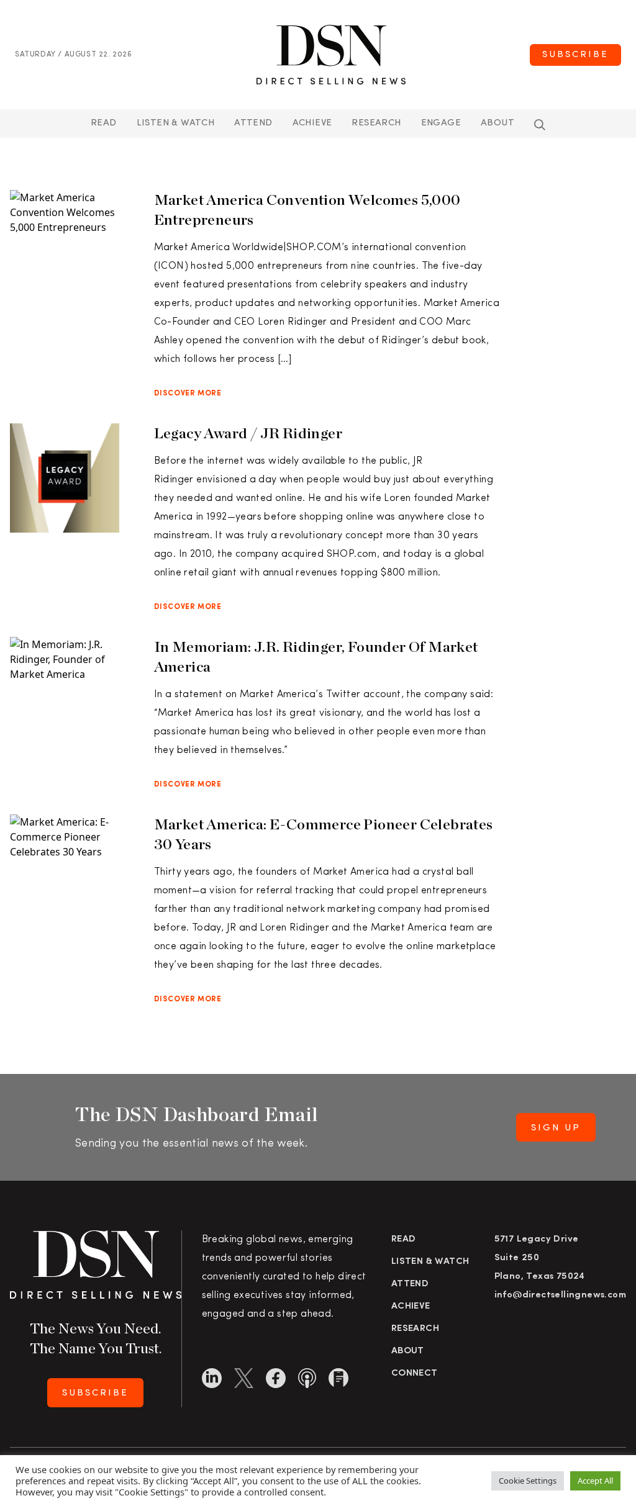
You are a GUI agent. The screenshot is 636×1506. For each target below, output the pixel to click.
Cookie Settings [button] (527, 1480)
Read (104, 123)
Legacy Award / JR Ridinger (248, 433)
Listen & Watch (176, 123)
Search (539, 124)
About (497, 123)
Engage (441, 123)
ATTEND (253, 123)
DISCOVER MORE (188, 393)
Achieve (312, 123)
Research (376, 123)
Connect (414, 1373)
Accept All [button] (595, 1480)
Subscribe (575, 55)
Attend (410, 1284)
